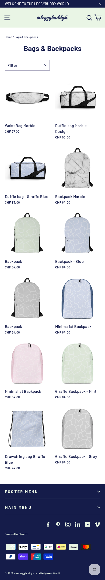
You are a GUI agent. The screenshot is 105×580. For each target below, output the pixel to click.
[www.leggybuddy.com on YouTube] (87, 524)
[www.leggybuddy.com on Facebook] (48, 524)
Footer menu (21, 491)
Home (8, 37)
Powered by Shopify (16, 533)
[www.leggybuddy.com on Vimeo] (97, 524)
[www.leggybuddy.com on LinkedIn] (77, 524)
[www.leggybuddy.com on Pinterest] (58, 524)
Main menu (18, 507)
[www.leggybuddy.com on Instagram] (68, 524)
